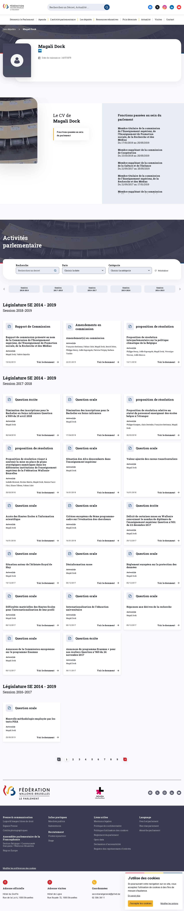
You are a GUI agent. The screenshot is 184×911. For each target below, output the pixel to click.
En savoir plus (134, 896)
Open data (99, 839)
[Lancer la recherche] (107, 7)
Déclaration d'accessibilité (107, 844)
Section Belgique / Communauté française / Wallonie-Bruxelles (19, 844)
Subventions (54, 826)
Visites (158, 19)
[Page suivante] (124, 759)
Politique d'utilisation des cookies (111, 830)
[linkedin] (172, 7)
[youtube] (179, 7)
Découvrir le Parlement (22, 19)
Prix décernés (130, 19)
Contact (170, 19)
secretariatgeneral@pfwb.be (106, 894)
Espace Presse (10, 826)
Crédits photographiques (15, 830)
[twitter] (157, 7)
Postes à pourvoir (57, 836)
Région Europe (10, 850)
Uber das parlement (149, 826)
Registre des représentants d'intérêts (112, 848)
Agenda (42, 19)
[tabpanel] (141, 153)
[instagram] (164, 7)
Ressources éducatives (107, 19)
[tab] (71, 134)
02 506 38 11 (98, 897)
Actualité (146, 19)
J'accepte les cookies (140, 903)
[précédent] (4, 289)
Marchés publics (56, 821)
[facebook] (150, 7)
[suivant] (180, 289)
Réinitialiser (163, 270)
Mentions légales (103, 821)
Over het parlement (148, 821)
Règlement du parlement (106, 835)
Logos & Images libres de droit (18, 821)
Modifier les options (169, 903)
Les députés (86, 19)
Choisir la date (71, 270)
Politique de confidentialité (107, 826)
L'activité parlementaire (63, 19)
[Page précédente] (59, 759)
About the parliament (149, 830)
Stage (51, 840)
